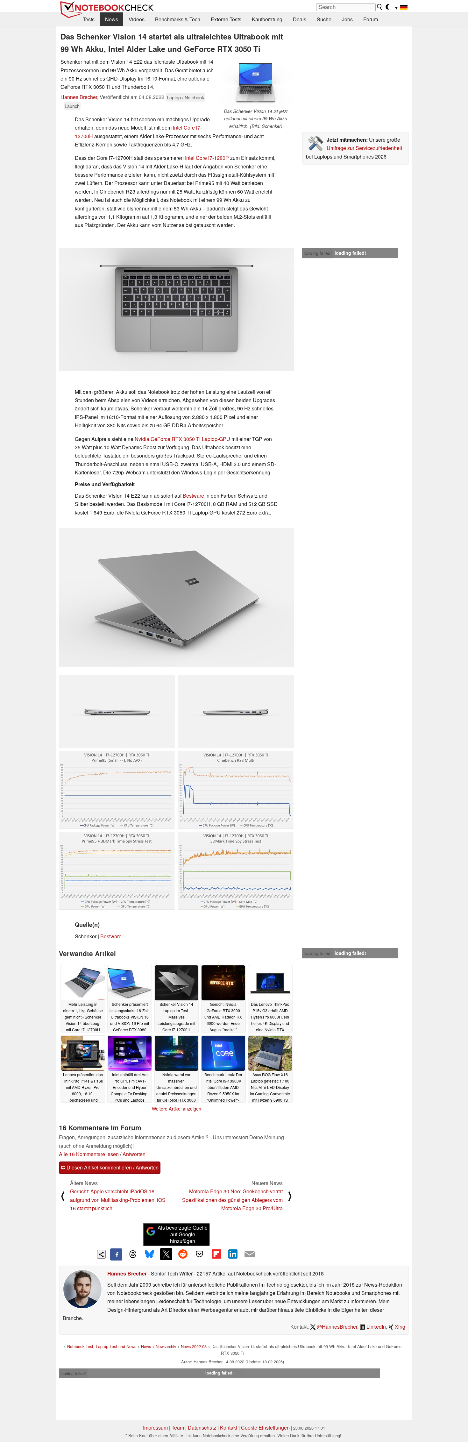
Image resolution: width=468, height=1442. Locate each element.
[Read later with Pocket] (200, 1254)
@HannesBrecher (336, 1326)
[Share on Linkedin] (233, 1254)
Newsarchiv (166, 1346)
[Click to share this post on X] (166, 1254)
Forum (370, 19)
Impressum (155, 1427)
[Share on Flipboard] (216, 1254)
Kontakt (228, 1427)
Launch (72, 106)
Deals (299, 19)
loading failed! (318, 253)
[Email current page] (250, 1254)
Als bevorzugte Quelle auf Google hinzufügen (183, 1234)
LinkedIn (375, 1326)
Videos (137, 19)
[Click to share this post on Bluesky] (149, 1254)
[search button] (380, 7)
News (111, 19)
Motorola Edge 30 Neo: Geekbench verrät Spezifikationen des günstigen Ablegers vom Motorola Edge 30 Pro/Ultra (232, 1200)
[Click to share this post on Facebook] (116, 1254)
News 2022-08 (194, 1346)
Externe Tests (226, 19)
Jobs (347, 19)
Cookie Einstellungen (265, 1427)
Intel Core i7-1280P (207, 157)
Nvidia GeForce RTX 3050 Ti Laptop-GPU (182, 439)
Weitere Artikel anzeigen (176, 1108)
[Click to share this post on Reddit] (183, 1254)
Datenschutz (202, 1427)
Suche (324, 19)
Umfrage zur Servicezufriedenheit (364, 148)
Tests (89, 19)
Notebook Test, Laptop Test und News (101, 1346)
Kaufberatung (267, 19)
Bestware (193, 495)
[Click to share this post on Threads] (133, 1254)
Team (178, 1427)
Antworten (134, 1154)
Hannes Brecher (78, 97)
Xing (399, 1326)
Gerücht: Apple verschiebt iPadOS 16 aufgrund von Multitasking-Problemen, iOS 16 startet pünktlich (118, 1200)
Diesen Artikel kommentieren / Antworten (112, 1167)
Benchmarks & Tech (177, 19)
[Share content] (101, 1254)
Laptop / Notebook (185, 97)
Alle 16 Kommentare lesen (89, 1154)
